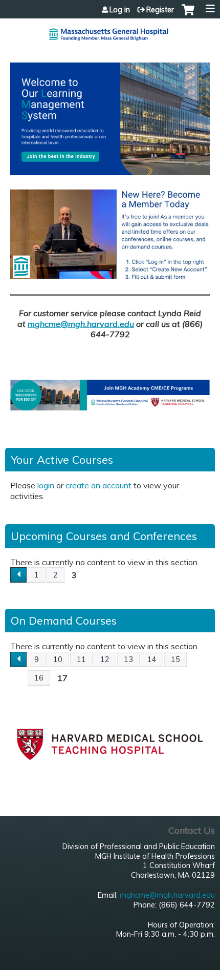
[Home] (110, 30)
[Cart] (188, 15)
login (45, 485)
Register (160, 9)
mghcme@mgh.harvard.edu (81, 324)
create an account (98, 485)
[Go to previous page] (18, 575)
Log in (119, 9)
